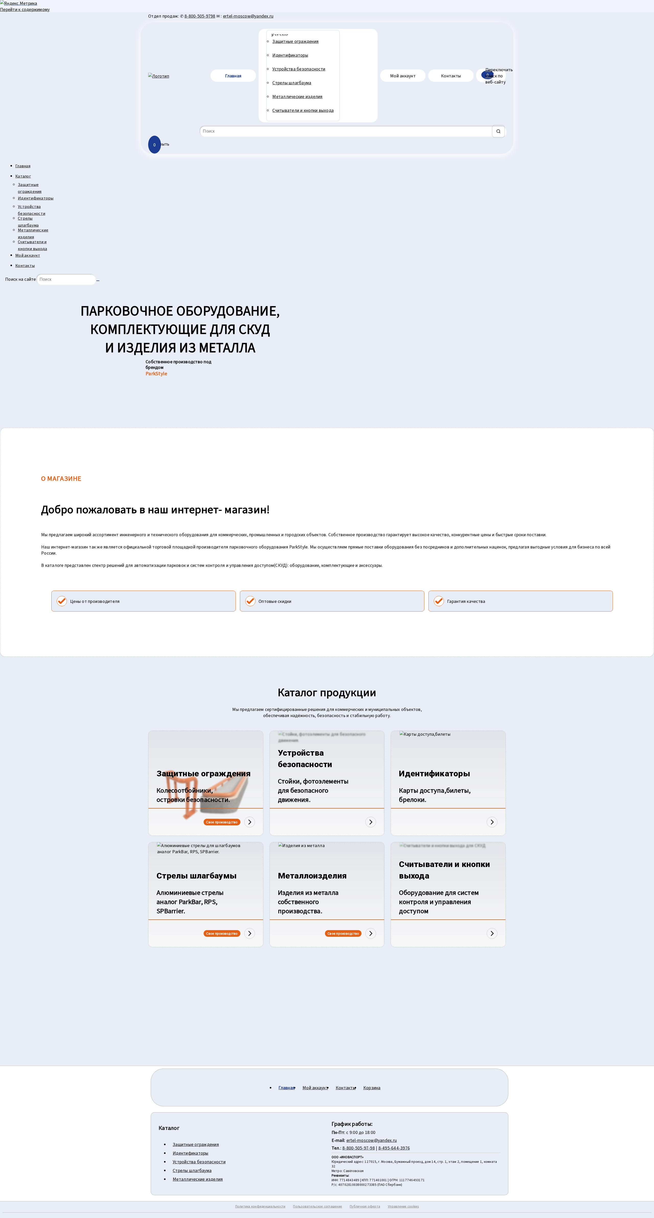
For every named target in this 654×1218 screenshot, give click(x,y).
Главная (22, 165)
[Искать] (98, 280)
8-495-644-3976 (394, 1148)
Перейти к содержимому (25, 9)
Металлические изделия (33, 233)
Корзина (372, 1087)
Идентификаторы (34, 198)
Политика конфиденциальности (260, 1206)
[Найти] (498, 131)
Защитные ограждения (30, 188)
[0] (481, 75)
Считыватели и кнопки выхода (32, 245)
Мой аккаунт (27, 255)
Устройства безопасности (31, 210)
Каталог (23, 176)
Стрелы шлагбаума (28, 221)
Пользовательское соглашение (317, 1206)
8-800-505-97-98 (358, 1148)
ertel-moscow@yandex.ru (248, 16)
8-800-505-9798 (199, 16)
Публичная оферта (365, 1206)
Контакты (25, 265)
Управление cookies (403, 1206)
